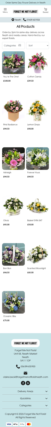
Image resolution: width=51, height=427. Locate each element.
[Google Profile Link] (28, 382)
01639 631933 (33, 20)
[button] (25, 390)
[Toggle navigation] (5, 10)
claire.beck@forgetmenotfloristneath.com (25, 377)
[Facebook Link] (23, 382)
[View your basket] (45, 10)
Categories (10, 45)
